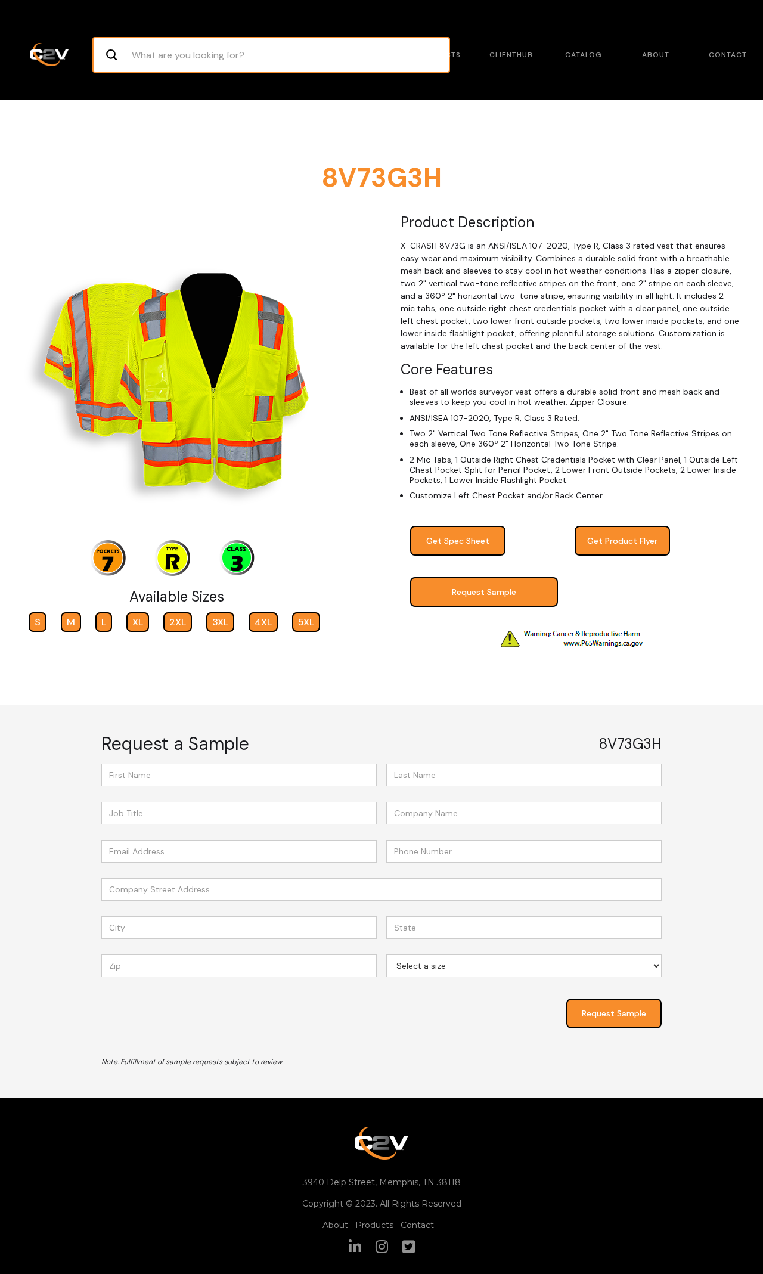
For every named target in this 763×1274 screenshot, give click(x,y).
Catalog (583, 55)
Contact (728, 55)
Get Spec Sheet (457, 540)
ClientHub (511, 55)
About (655, 55)
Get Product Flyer (622, 540)
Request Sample (484, 592)
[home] (49, 54)
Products (439, 55)
